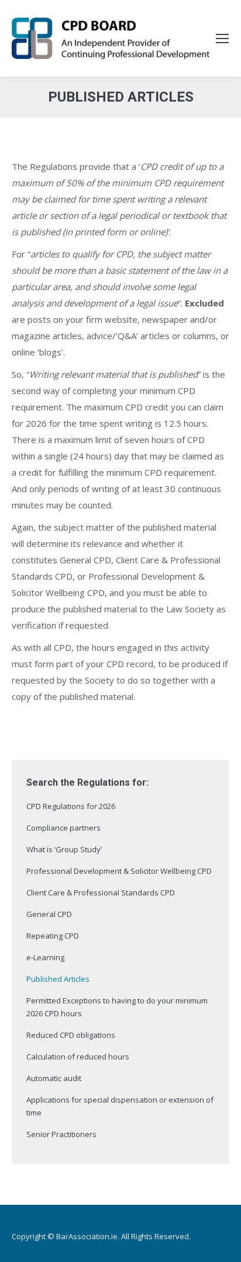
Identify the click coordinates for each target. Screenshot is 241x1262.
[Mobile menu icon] (222, 39)
